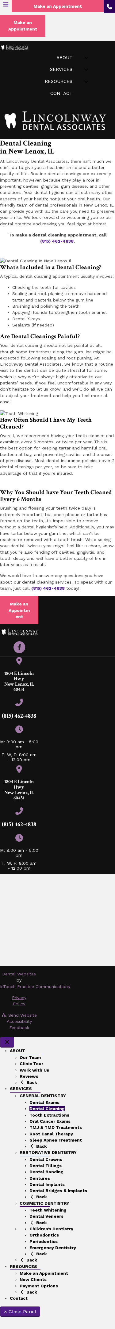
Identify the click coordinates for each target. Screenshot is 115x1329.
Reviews (29, 1076)
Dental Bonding (46, 1171)
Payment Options (39, 1285)
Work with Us (34, 1070)
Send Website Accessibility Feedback (22, 1021)
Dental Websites (19, 973)
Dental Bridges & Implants (58, 1190)
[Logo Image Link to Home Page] (14, 46)
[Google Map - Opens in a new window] (57, 919)
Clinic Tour (31, 1063)
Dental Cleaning (47, 1108)
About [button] (64, 57)
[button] (19, 647)
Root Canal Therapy (51, 1133)
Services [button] (61, 69)
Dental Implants (47, 1184)
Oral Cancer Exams (50, 1121)
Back (31, 1082)
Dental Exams (44, 1102)
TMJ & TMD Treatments (55, 1127)
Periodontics (43, 1241)
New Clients (33, 1279)
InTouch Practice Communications (35, 986)
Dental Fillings (45, 1165)
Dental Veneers (46, 1216)
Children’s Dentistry (51, 1228)
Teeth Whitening (48, 1210)
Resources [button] (58, 81)
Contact (61, 93)
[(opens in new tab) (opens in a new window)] (19, 662)
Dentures (39, 1178)
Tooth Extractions (49, 1115)
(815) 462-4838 (57, 241)
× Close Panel (20, 1312)
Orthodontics (44, 1235)
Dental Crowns (45, 1159)
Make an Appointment (44, 1273)
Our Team (30, 1057)
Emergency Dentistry (52, 1247)
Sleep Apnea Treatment (55, 1140)
